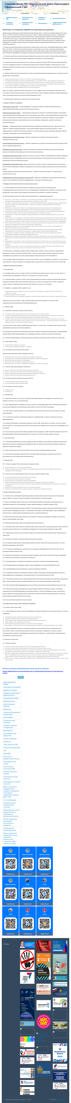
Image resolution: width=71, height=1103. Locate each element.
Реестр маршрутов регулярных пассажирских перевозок (10, 822)
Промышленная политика (9, 721)
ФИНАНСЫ (7, 709)
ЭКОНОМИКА (8, 717)
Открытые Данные (10, 739)
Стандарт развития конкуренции (10, 726)
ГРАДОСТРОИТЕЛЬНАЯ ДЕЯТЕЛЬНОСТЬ (11, 694)
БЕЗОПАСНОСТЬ (9, 701)
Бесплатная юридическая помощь (11, 758)
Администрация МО (11, 18)
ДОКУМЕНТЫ (8, 731)
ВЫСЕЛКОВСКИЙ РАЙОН (9, 683)
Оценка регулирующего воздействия (12, 713)
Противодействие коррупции (9, 734)
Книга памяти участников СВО (9, 768)
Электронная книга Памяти (10, 773)
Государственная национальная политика (9, 805)
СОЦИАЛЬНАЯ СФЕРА (11, 698)
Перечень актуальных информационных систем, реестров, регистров (26, 668)
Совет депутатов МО (10, 745)
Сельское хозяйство (9, 23)
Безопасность (42, 23)
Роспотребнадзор (9, 800)
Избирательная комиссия (27, 23)
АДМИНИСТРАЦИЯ (10, 690)
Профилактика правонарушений (9, 829)
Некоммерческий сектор (9, 763)
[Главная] (3, 7)
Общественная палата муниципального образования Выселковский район (11, 813)
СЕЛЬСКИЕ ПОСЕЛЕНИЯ (11, 687)
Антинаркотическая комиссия (10, 778)
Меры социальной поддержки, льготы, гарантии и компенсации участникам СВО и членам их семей (10, 838)
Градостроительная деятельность (59, 23)
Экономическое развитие (27, 18)
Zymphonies (61, 1099)
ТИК (4, 751)
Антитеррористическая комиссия (11, 783)
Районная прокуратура (11, 748)
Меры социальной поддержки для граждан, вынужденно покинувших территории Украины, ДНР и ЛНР (11, 792)
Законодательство (59, 18)
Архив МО (7, 754)
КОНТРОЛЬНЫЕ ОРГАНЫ (9, 705)
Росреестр (7, 742)
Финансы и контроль (42, 18)
